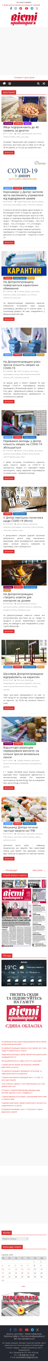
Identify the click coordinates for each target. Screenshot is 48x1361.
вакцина (39, 834)
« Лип (23, 1286)
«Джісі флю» (30, 834)
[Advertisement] (24, 51)
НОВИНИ (18, 123)
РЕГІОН (30, 278)
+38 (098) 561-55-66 (26, 1355)
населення (26, 527)
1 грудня (20, 760)
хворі (23, 457)
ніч (28, 295)
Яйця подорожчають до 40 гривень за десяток (21, 128)
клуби (13, 295)
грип (22, 680)
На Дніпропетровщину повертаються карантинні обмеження (20, 285)
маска (31, 454)
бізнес (19, 134)
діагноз (34, 202)
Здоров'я (8, 188)
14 (28, 1269)
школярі (6, 690)
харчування (21, 610)
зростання (37, 134)
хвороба (39, 205)
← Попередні (10, 870)
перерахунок (24, 764)
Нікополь (36, 683)
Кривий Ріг (28, 683)
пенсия (6, 764)
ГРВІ (18, 680)
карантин (6, 295)
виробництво (27, 134)
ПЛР (11, 378)
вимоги (19, 451)
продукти (6, 610)
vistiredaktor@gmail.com (27, 1357)
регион (13, 610)
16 (41, 1269)
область (33, 295)
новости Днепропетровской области (16, 686)
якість (14, 840)
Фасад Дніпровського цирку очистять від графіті (21, 1061)
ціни (28, 610)
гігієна (25, 451)
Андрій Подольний (24, 202)
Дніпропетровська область (26, 604)
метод (16, 374)
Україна (27, 123)
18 (9, 1273)
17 (3, 1273)
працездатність (35, 764)
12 (16, 1269)
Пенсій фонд (14, 764)
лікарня (25, 454)
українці (6, 767)
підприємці (37, 607)
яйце (27, 137)
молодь (37, 454)
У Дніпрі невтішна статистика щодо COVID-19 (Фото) (23, 519)
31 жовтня (20, 291)
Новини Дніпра (29, 188)
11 (9, 1269)
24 (3, 1277)
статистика (31, 205)
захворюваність (9, 683)
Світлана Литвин (9, 137)
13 (22, 1269)
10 (3, 1269)
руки (18, 457)
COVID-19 (20, 371)
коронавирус (17, 205)
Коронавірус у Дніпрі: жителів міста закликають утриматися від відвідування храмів (23, 195)
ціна (22, 137)
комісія (14, 607)
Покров (34, 686)
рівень (37, 837)
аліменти (27, 760)
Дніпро (40, 202)
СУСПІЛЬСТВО (30, 744)
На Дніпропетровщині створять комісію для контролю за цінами (18, 597)
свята (18, 137)
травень (15, 530)
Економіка (8, 123)
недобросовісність (25, 607)
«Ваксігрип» (21, 834)
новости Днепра (9, 457)
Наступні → (39, 870)
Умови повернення (33, 1334)
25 (9, 1277)
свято (25, 205)
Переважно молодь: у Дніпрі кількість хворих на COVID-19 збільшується (22, 444)
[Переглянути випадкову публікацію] (44, 83)
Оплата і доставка (14, 1334)
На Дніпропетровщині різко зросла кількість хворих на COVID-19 (21, 365)
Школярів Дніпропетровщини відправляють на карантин (23, 675)
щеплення (7, 840)
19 (16, 1273)
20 (22, 1273)
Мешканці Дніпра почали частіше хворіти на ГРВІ (20, 828)
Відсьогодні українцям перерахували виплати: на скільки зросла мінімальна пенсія (21, 752)
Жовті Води (29, 680)
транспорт (17, 298)
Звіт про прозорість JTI (24, 1338)
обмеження (7, 298)
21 (28, 1273)
